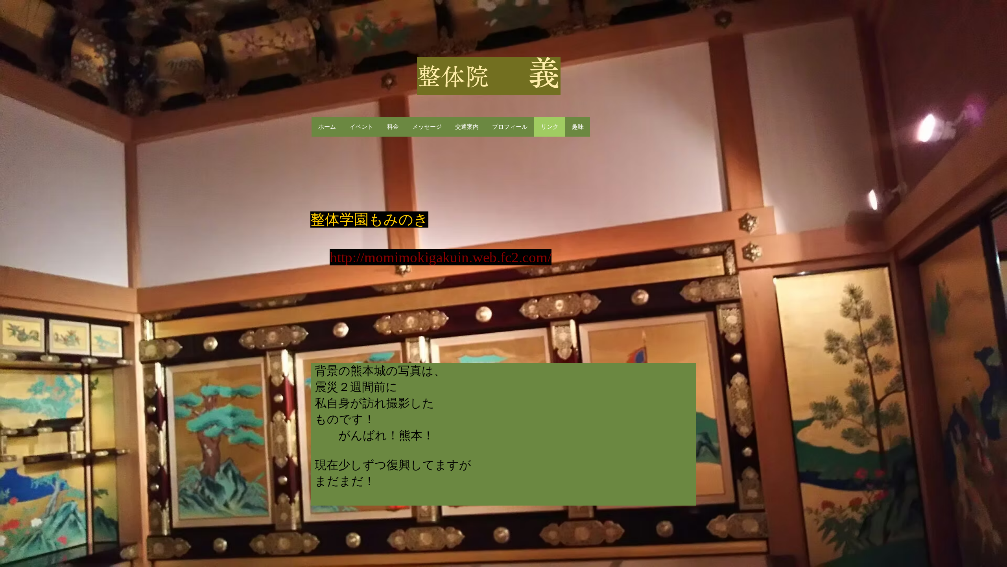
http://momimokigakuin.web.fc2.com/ (440, 257)
